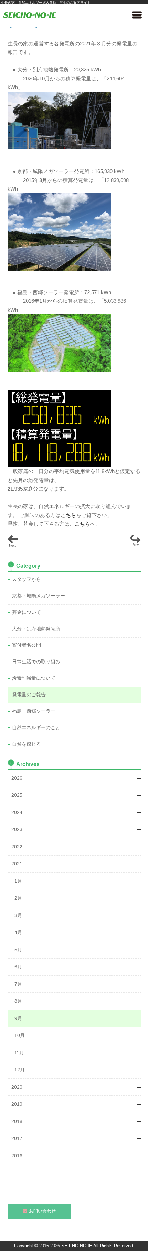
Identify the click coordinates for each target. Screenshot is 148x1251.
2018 (16, 1121)
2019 (16, 1104)
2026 (16, 778)
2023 (16, 829)
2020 (16, 1087)
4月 (18, 932)
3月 (18, 915)
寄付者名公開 (26, 645)
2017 (16, 1138)
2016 (16, 1155)
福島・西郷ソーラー (33, 711)
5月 (18, 949)
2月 (18, 898)
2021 (16, 863)
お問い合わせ (42, 1211)
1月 (18, 881)
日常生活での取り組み (36, 661)
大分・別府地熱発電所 (36, 628)
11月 (19, 1052)
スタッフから (26, 579)
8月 (18, 1001)
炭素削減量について (33, 678)
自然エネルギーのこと (36, 727)
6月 (18, 966)
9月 (18, 1018)
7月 (18, 984)
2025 (16, 795)
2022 (16, 846)
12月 (19, 1069)
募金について (26, 612)
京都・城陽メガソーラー (38, 595)
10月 (19, 1035)
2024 (16, 812)
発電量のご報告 (29, 694)
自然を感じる (26, 744)
